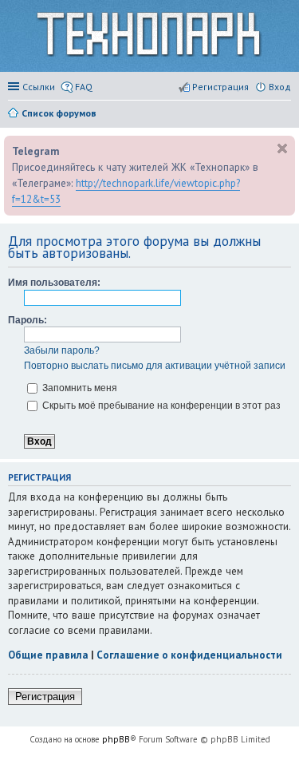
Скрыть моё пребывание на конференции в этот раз (160, 405)
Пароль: (27, 320)
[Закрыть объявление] (282, 148)
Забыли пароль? (62, 350)
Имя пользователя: (54, 282)
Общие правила (48, 655)
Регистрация (45, 697)
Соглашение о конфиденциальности (189, 655)
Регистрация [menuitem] (220, 87)
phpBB (116, 739)
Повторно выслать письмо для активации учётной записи (154, 365)
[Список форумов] (149, 36)
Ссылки (38, 87)
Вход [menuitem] (280, 87)
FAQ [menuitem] (83, 87)
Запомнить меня (78, 388)
